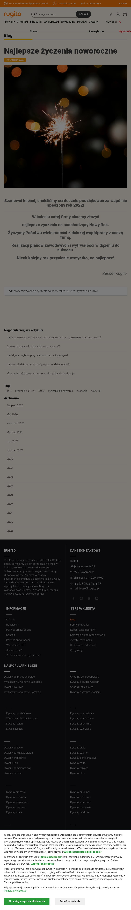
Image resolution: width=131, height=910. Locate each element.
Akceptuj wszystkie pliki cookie (27, 901)
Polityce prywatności (15, 891)
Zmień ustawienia (70, 901)
